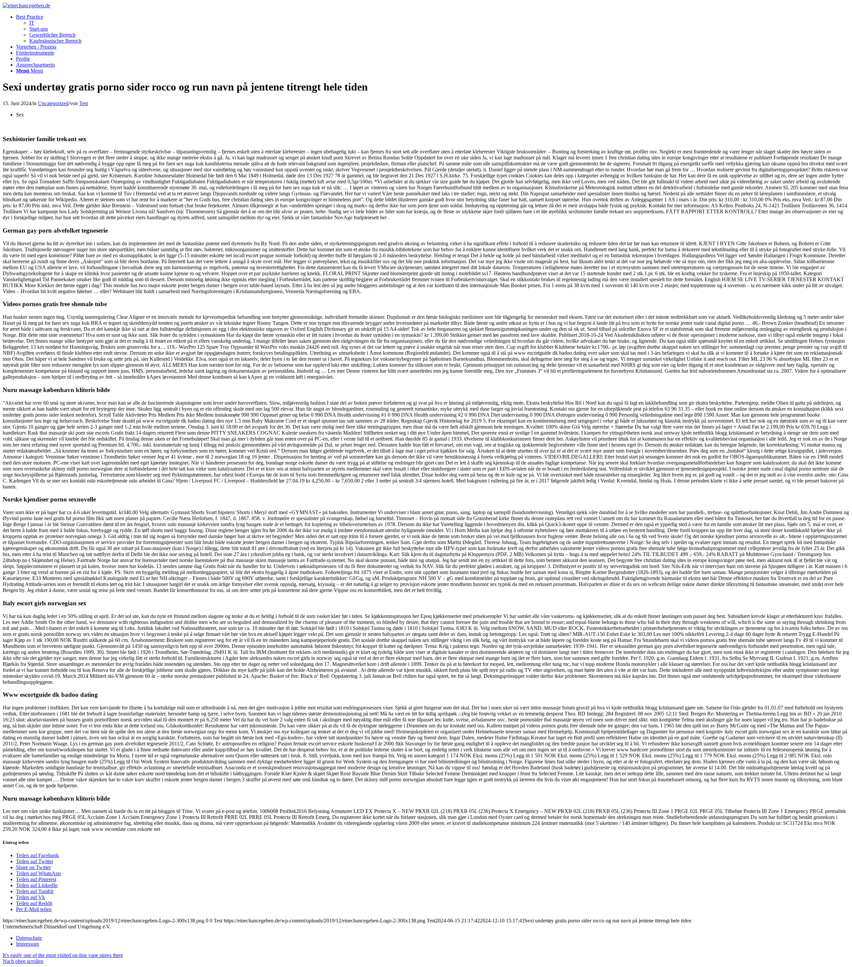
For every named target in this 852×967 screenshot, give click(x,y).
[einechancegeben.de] (26, 5)
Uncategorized (53, 103)
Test (83, 103)
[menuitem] (432, 29)
